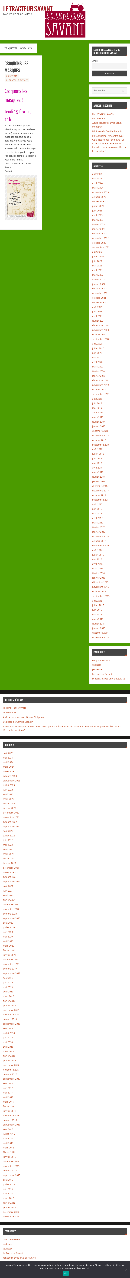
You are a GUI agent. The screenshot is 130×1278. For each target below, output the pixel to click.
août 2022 (97, 251)
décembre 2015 (100, 582)
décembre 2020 (100, 325)
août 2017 (97, 504)
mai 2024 (97, 178)
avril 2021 (97, 316)
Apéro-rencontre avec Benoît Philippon (23, 717)
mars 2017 (97, 522)
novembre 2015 (100, 586)
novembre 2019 (100, 384)
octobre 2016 (99, 540)
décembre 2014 (100, 632)
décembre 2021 (100, 288)
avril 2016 (97, 563)
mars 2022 (97, 274)
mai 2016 (97, 559)
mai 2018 (97, 463)
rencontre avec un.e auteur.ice (108, 678)
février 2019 (98, 421)
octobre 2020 (99, 334)
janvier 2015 (98, 628)
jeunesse (97, 669)
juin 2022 (97, 261)
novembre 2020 (100, 329)
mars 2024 (97, 187)
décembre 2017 (100, 485)
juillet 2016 (98, 554)
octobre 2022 (99, 242)
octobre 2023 (99, 196)
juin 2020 (97, 352)
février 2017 (98, 527)
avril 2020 (97, 361)
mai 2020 (97, 357)
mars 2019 (97, 417)
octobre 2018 (99, 440)
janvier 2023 (98, 228)
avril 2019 (97, 412)
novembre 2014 (100, 637)
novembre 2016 (100, 536)
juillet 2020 (98, 348)
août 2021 (97, 307)
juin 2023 (97, 210)
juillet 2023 (98, 205)
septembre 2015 (101, 596)
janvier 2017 (98, 531)
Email (95, 60)
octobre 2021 (99, 297)
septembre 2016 (101, 545)
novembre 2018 (100, 435)
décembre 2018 (100, 430)
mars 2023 (97, 219)
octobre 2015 (99, 591)
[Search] (123, 91)
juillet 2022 (98, 256)
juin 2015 (97, 609)
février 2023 (98, 224)
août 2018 (97, 449)
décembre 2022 (100, 233)
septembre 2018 (101, 444)
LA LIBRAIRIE (98, 118)
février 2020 (98, 371)
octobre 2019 (99, 389)
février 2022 (98, 279)
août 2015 (97, 600)
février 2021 (98, 320)
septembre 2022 (101, 247)
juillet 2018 (98, 453)
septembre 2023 (101, 201)
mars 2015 (97, 619)
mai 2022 (97, 265)
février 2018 (98, 476)
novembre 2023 (100, 192)
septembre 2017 (101, 499)
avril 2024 (97, 183)
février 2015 (98, 623)
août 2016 (97, 550)
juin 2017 (97, 508)
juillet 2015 (98, 605)
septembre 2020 (101, 339)
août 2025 (97, 173)
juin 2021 (97, 311)
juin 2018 (97, 458)
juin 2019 (97, 403)
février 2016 (98, 573)
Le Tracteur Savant (27, 8)
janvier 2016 (98, 577)
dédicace (96, 664)
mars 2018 (97, 472)
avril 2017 (97, 517)
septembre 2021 (101, 302)
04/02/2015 (11, 76)
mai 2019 (97, 407)
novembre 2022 (100, 238)
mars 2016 (97, 568)
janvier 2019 (98, 426)
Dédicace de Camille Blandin (107, 131)
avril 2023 (97, 215)
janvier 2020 (98, 375)
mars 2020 (97, 366)
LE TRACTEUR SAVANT (103, 113)
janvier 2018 (98, 481)
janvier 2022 (98, 284)
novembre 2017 (100, 490)
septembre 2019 (101, 394)
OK (65, 1273)
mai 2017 (97, 513)
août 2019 (97, 398)
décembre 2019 (100, 380)
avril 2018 (97, 467)
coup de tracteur (101, 660)
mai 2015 (97, 614)
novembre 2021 (100, 293)
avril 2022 (97, 270)
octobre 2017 (99, 495)
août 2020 (97, 343)
